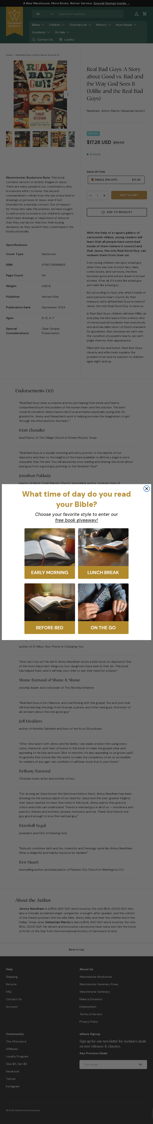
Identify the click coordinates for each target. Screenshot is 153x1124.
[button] (49, 553)
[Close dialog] (147, 489)
